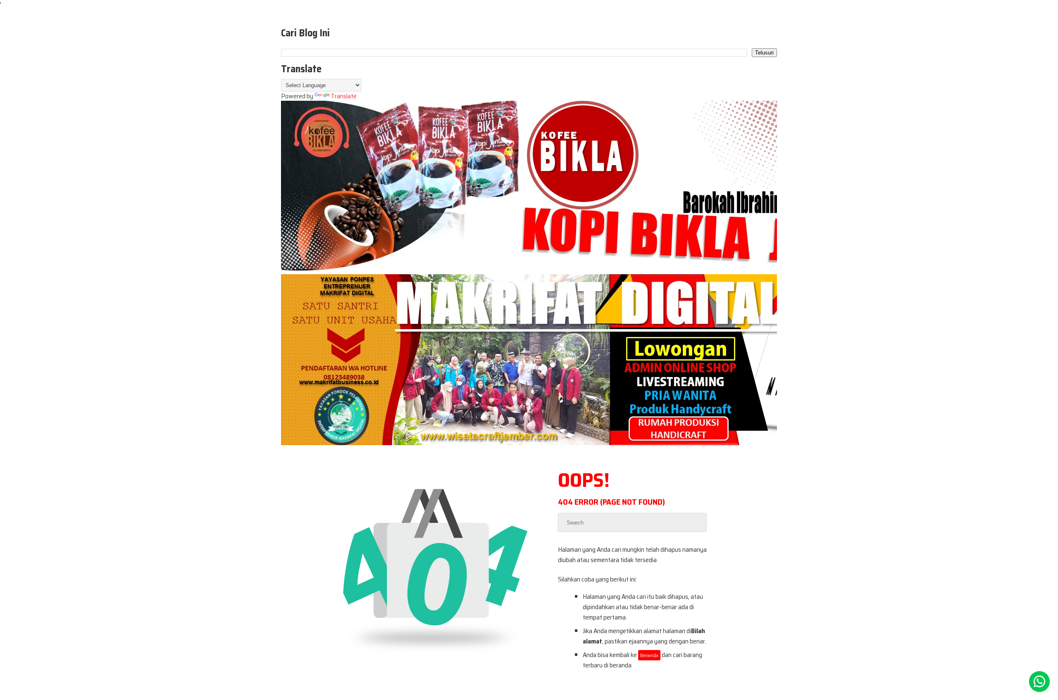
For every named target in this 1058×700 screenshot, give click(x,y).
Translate (344, 96)
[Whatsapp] (1039, 681)
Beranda (649, 655)
